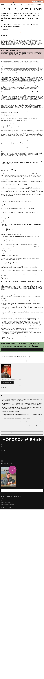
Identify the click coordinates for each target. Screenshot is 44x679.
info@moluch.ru (40, 4)
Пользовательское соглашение (7, 500)
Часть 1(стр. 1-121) (5, 387)
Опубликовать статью (37, 1)
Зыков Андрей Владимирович (10, 26)
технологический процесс (23, 356)
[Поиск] (21, 4)
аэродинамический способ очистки (9, 356)
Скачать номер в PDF (7, 382)
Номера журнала (4, 444)
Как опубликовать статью (6, 450)
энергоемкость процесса (20, 358)
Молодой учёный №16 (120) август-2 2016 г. (11, 379)
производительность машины (8, 358)
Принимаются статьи (12, 469)
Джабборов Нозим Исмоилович (10, 24)
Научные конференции (6, 446)
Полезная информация (5, 452)
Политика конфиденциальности (7, 502)
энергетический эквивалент (20, 360)
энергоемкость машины (32, 358)
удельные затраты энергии (7, 360)
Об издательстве (4, 456)
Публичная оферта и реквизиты (7, 498)
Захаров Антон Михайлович (29, 24)
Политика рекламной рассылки (7, 504)
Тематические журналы (6, 448)
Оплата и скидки (4, 454)
